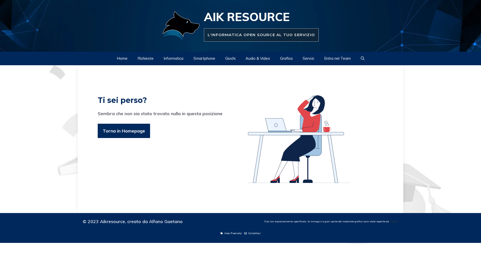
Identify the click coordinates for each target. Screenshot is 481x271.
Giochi (230, 58)
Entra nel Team (337, 58)
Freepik (394, 221)
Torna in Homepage (124, 131)
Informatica (173, 58)
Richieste (146, 58)
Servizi (308, 58)
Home (122, 58)
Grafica (286, 58)
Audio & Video (258, 58)
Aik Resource (247, 17)
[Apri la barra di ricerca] (363, 58)
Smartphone (204, 58)
